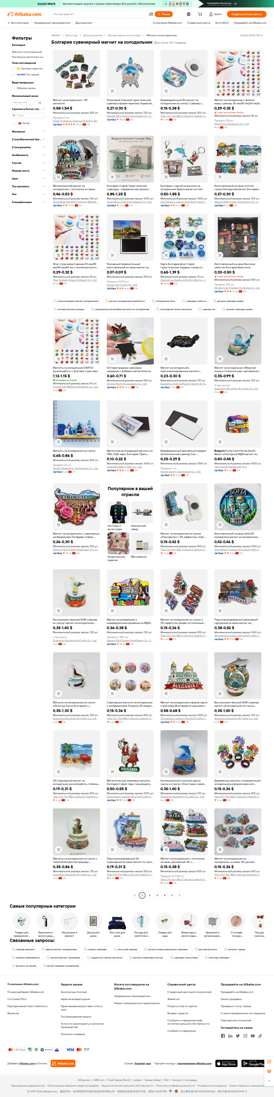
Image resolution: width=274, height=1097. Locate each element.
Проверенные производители (132, 996)
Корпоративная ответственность (27, 1006)
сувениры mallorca (196, 301)
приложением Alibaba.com (195, 1063)
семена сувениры (97, 949)
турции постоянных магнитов (106, 957)
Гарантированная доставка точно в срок (81, 1008)
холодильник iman (165, 301)
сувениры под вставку (186, 957)
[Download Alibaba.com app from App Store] (226, 1063)
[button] (151, 14)
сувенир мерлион (25, 949)
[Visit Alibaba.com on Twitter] (238, 1036)
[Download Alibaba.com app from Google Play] (254, 1063)
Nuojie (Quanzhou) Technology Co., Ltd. (75, 468)
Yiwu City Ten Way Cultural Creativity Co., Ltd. (184, 116)
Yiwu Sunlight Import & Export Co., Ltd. (75, 280)
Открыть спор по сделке (182, 1006)
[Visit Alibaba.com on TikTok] (260, 1036)
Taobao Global (152, 1080)
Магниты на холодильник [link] (162, 35)
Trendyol (177, 1080)
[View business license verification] (170, 1091)
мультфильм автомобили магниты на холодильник (122, 309)
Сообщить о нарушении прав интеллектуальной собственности (188, 1022)
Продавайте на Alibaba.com (237, 991)
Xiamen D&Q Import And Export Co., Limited (238, 201)
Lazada (137, 1080)
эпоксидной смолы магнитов (175, 309)
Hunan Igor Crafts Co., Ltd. (122, 284)
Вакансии (13, 1013)
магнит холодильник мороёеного (127, 301)
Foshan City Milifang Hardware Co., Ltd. (75, 386)
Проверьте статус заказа (236, 1006)
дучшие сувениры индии (230, 301)
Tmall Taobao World (119, 1080)
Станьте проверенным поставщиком (243, 1013)
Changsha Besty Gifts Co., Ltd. (124, 466)
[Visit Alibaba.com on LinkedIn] (230, 1036)
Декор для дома (92, 35)
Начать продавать (231, 999)
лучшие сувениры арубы (239, 309)
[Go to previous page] (134, 895)
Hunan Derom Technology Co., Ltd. (180, 471)
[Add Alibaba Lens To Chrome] (63, 1063)
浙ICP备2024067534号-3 (232, 1091)
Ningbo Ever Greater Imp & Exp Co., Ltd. (237, 287)
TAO (166, 1080)
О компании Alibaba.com (23, 984)
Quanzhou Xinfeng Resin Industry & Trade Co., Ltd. (184, 383)
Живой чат (173, 999)
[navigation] (28, 465)
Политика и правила (73, 1034)
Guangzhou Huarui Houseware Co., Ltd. (129, 201)
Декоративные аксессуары (124, 35)
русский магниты (208, 949)
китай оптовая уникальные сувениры (168, 949)
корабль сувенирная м (28, 957)
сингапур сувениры (218, 957)
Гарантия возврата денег (75, 999)
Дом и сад (71, 35)
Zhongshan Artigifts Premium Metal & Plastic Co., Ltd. (76, 201)
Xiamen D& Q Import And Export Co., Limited (130, 116)
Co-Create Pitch (16, 999)
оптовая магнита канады (71, 309)
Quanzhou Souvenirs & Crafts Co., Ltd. (236, 388)
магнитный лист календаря (65, 957)
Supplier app (143, 1063)
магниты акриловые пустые (148, 957)
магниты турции (236, 949)
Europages (191, 1080)
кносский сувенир (127, 949)
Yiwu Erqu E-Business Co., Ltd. (231, 123)
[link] (269, 1061)
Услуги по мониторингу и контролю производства (82, 1025)
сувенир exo (208, 309)
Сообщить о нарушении (181, 1030)
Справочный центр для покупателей (189, 991)
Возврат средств (177, 1013)
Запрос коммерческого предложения (137, 1003)
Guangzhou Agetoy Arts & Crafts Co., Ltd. (184, 280)
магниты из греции (26, 966)
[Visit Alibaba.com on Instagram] (245, 1036)
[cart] (201, 14)
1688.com (98, 1080)
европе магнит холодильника (61, 949)
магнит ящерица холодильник (63, 966)
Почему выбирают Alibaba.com (25, 991)
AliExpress (84, 1080)
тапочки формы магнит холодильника (78, 301)
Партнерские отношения (236, 1020)
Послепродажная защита (76, 1016)
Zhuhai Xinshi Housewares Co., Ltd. (127, 383)
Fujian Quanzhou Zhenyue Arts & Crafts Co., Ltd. (76, 120)
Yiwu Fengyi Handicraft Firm (230, 466)
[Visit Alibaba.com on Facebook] (223, 1036)
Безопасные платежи (74, 991)
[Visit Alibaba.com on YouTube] (253, 1036)
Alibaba (55, 35)
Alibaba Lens (27, 1063)
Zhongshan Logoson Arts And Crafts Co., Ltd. (184, 201)
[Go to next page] (179, 895)
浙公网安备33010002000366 (197, 1091)
